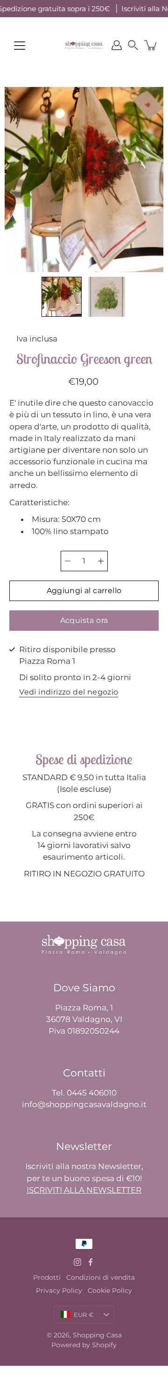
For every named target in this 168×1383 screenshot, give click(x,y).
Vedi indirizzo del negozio (68, 692)
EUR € (83, 1314)
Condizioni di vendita (100, 1277)
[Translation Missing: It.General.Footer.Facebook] (90, 1262)
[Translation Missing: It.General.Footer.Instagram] (77, 1262)
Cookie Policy (110, 1290)
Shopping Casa (97, 1335)
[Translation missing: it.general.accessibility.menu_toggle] (19, 45)
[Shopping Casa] (84, 45)
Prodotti (47, 1277)
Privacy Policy (59, 1290)
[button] (133, 45)
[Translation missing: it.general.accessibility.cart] (151, 45)
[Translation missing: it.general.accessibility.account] (116, 45)
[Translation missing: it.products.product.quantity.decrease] (68, 561)
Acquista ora (84, 620)
